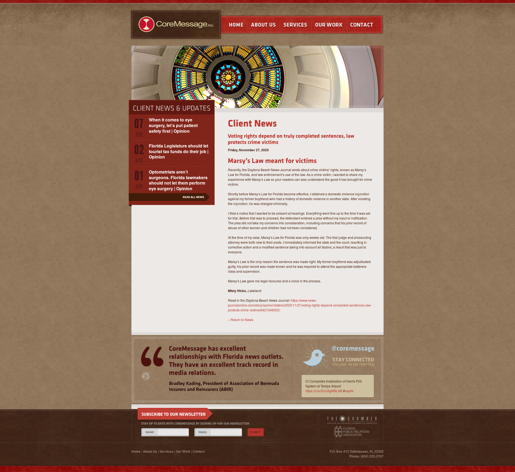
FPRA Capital (352, 431)
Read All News (172, 199)
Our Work (329, 26)
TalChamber (352, 421)
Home (231, 26)
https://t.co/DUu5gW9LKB (324, 390)
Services (295, 26)
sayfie (349, 390)
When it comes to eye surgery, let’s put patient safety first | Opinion (173, 125)
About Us (263, 26)
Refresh (146, 376)
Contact (365, 26)
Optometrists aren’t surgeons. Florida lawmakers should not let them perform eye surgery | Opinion (178, 180)
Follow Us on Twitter (335, 360)
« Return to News (240, 319)
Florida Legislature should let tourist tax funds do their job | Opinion (178, 151)
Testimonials (152, 357)
